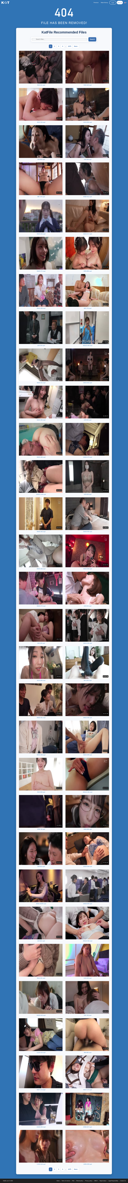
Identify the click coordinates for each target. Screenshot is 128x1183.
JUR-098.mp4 (87, 159)
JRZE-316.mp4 (41, 122)
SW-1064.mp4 (88, 680)
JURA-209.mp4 (87, 1164)
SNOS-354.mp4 (87, 382)
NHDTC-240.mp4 (41, 494)
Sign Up (120, 2)
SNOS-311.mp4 (41, 382)
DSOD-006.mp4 (87, 903)
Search (92, 39)
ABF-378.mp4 (41, 196)
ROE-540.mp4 (88, 85)
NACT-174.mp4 (87, 1089)
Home (58, 1180)
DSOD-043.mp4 (41, 1015)
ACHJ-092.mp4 (87, 122)
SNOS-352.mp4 (41, 420)
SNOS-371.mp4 (41, 271)
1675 (69, 46)
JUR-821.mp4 (41, 941)
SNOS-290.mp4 (41, 308)
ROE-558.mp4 (41, 792)
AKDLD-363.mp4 (87, 345)
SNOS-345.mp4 (41, 531)
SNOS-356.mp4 (41, 568)
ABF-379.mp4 (87, 308)
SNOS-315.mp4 (41, 234)
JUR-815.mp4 (87, 606)
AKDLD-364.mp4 (87, 941)
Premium (96, 2)
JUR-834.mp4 (87, 420)
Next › (76, 46)
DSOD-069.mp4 (87, 866)
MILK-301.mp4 (41, 978)
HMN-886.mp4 (88, 271)
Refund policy (79, 1180)
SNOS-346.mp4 (87, 717)
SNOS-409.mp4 (87, 755)
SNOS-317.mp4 (87, 234)
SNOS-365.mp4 (41, 457)
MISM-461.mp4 (87, 196)
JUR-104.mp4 (41, 345)
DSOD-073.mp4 (87, 457)
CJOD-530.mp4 (41, 1164)
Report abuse (103, 1180)
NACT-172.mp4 (41, 1089)
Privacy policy (88, 1180)
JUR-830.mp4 (41, 159)
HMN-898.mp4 (88, 829)
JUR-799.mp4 (87, 1015)
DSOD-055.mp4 (87, 531)
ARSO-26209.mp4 (41, 903)
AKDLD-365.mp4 (87, 792)
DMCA (96, 1180)
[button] (125, 2)
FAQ (73, 1180)
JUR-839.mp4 (87, 494)
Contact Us (123, 1180)
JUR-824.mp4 (41, 866)
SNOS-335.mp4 (87, 643)
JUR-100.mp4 (41, 643)
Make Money (104, 2)
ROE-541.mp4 (41, 85)
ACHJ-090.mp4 (41, 680)
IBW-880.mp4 (87, 1052)
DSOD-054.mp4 (41, 1127)
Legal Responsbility (113, 1180)
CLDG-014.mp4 (41, 1052)
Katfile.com (6, 1180)
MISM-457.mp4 (87, 1127)
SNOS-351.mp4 (41, 717)
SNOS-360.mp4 (87, 568)
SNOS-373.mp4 (41, 606)
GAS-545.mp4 (88, 978)
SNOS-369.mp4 (41, 755)
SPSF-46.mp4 (41, 829)
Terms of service (66, 1180)
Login (112, 2)
